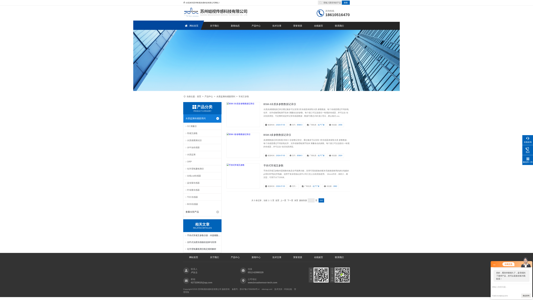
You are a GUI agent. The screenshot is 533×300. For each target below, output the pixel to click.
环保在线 (288, 289)
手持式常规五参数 (273, 165)
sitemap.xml (267, 289)
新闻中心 (256, 257)
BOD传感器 (192, 204)
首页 (199, 96)
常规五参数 (192, 133)
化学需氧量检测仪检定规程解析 (201, 249)
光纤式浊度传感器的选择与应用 (201, 242)
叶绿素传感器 (193, 190)
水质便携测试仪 (194, 140)
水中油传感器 (193, 147)
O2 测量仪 (192, 126)
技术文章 (276, 26)
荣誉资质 (297, 26)
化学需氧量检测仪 (195, 169)
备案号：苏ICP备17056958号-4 (245, 289)
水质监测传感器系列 (225, 96)
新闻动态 (235, 26)
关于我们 (214, 26)
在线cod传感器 (194, 176)
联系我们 (339, 26)
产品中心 (256, 26)
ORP (189, 161)
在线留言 (318, 26)
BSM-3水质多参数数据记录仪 (279, 104)
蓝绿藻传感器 (193, 183)
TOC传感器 (192, 197)
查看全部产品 (192, 212)
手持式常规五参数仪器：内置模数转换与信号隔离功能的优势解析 (203, 235)
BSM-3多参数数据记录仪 (277, 134)
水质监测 (191, 154)
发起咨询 (526, 296)
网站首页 (193, 26)
